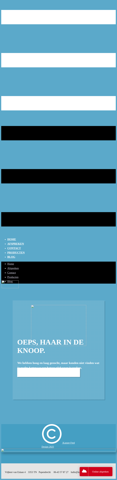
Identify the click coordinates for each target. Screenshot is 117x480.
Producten (16, 252)
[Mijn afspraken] (85, 471)
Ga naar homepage (48, 372)
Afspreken (15, 243)
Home (11, 239)
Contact (14, 248)
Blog (11, 256)
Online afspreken (100, 471)
